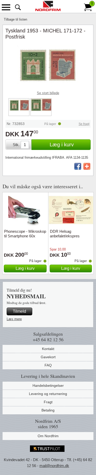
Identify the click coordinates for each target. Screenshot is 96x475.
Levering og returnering (48, 394)
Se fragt (84, 124)
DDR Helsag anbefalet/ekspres (65, 233)
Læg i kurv (62, 144)
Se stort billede (48, 93)
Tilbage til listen (15, 19)
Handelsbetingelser (48, 385)
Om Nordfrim (48, 436)
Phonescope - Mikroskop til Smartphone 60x (25, 233)
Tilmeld (19, 311)
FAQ (48, 365)
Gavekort (48, 357)
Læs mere (14, 319)
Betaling (48, 410)
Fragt (48, 402)
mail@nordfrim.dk (54, 465)
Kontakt (48, 349)
